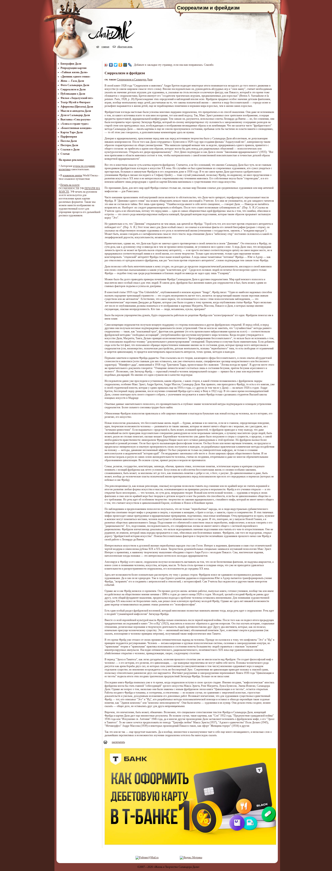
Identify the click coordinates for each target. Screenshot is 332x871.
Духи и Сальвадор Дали (75, 115)
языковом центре (72, 175)
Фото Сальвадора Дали (75, 85)
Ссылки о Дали (70, 149)
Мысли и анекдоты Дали (76, 110)
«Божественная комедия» (76, 128)
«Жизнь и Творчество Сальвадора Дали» (176, 867)
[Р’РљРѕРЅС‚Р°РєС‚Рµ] (111, 65)
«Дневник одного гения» (75, 76)
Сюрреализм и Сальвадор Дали (134, 79)
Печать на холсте (69, 185)
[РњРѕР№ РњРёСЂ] (125, 65)
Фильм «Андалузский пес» (77, 98)
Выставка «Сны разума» (76, 119)
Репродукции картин (74, 68)
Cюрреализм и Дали (73, 89)
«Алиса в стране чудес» (75, 123)
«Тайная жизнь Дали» (74, 72)
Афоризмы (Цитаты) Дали (77, 106)
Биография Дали (71, 63)
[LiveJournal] (130, 65)
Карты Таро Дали (72, 132)
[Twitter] (115, 65)
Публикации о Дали (73, 93)
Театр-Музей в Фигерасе (75, 102)
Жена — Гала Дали (72, 80)
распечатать (118, 742)
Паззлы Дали (69, 140)
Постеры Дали (69, 145)
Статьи (65, 153)
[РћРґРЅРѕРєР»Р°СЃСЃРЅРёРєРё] (120, 65)
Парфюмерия (69, 136)
